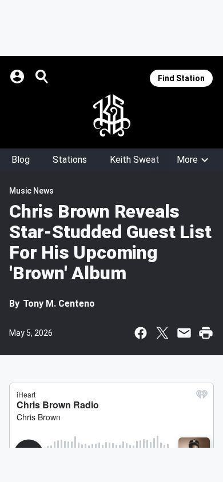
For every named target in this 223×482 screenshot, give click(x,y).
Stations (70, 159)
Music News (31, 190)
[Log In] (18, 76)
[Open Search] (42, 76)
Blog (20, 159)
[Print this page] (206, 333)
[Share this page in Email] (184, 333)
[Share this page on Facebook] (141, 333)
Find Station (181, 78)
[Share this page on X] (162, 333)
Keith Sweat (135, 159)
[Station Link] (111, 115)
